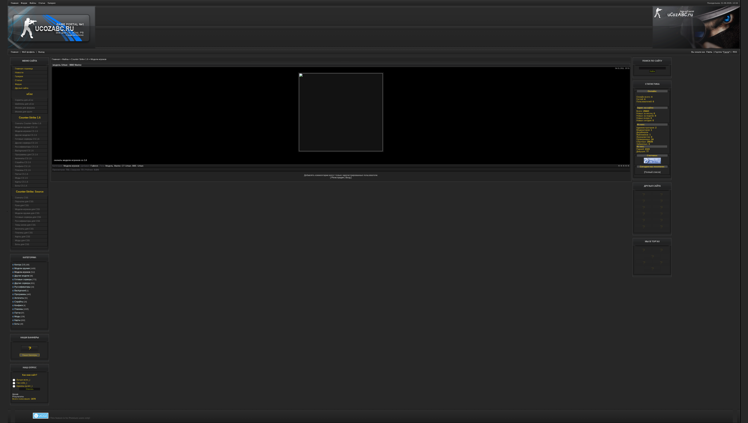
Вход (348, 177)
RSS (735, 52)
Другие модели (21, 276)
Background (20, 290)
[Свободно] (643, 203)
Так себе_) (21, 383)
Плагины (18, 309)
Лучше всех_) (23, 380)
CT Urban (126, 166)
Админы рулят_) (24, 386)
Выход (41, 52)
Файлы (33, 3)
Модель (109, 166)
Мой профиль (28, 52)
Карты (17, 320)
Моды (17, 316)
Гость (709, 52)
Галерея (51, 3)
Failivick (94, 166)
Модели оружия (22, 268)
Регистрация (337, 177)
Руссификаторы (22, 287)
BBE (134, 166)
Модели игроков (22, 272)
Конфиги (18, 305)
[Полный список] (652, 172)
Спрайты (18, 301)
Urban (140, 166)
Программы (20, 294)
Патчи (17, 313)
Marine (117, 166)
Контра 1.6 (19, 264)
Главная (14, 3)
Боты (16, 324)
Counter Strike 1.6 (79, 59)
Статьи (42, 3)
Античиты (19, 298)
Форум (24, 3)
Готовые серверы (23, 279)
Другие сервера (22, 283)
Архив (15, 394)
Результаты (18, 396)
